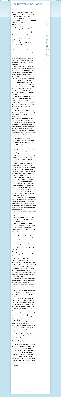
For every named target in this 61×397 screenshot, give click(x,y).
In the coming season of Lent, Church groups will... (47, 46)
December (47, 22)
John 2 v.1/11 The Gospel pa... (46, 35)
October (46, 24)
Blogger (33, 391)
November (47, 23)
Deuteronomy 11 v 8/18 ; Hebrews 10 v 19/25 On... (47, 56)
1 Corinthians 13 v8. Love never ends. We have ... (47, 50)
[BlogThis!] (21, 362)
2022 (45, 59)
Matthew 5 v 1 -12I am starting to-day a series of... (47, 39)
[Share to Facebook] (23, 362)
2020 (45, 61)
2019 (45, 62)
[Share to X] (22, 362)
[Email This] (20, 362)
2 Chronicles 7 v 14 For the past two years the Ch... (47, 53)
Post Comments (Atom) (17, 387)
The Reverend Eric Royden (27, 4)
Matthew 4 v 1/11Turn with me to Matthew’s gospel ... (46, 42)
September (47, 25)
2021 (45, 60)
